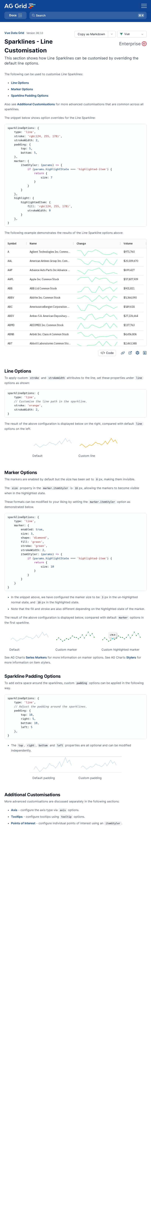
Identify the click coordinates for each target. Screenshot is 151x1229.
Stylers (131, 657)
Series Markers (36, 657)
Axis (14, 810)
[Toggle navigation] (144, 6)
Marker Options (22, 89)
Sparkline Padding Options (29, 95)
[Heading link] (122, 352)
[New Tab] (130, 352)
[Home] (19, 6)
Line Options (20, 83)
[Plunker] (144, 352)
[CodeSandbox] (137, 352)
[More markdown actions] (111, 34)
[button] (88, 15)
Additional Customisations (36, 104)
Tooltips (17, 816)
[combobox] (132, 34)
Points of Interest (23, 823)
